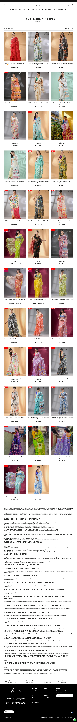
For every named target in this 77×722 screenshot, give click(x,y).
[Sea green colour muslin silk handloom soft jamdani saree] (15, 479)
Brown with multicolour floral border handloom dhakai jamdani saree (62, 260)
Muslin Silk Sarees (13, 9)
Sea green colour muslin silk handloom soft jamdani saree (15, 496)
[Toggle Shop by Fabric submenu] (42, 9)
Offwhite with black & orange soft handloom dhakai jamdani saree (38, 103)
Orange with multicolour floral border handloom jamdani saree (14, 103)
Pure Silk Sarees (22, 9)
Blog (33, 695)
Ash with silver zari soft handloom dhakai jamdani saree (62, 378)
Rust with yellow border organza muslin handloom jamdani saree (15, 300)
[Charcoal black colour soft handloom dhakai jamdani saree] (62, 47)
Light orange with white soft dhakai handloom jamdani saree (38, 339)
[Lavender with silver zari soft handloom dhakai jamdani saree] (62, 440)
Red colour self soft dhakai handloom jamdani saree (15, 63)
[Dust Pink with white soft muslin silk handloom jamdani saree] (38, 361)
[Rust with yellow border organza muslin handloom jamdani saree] (15, 283)
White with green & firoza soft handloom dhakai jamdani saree (38, 64)
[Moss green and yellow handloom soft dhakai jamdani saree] (62, 165)
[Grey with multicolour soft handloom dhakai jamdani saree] (38, 204)
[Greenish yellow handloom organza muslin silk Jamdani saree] (15, 243)
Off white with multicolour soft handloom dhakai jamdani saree (14, 142)
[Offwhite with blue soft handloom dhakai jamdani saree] (38, 479)
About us (33, 697)
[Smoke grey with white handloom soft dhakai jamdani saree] (15, 322)
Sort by (5, 28)
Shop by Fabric (39, 9)
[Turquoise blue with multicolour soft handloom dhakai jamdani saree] (38, 401)
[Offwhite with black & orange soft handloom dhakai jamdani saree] (38, 86)
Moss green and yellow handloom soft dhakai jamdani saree (62, 182)
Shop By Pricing (48, 9)
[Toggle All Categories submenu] (33, 9)
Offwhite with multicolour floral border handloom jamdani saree (14, 182)
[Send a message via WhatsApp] (74, 719)
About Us (57, 1)
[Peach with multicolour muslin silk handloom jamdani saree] (62, 322)
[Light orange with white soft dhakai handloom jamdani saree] (38, 322)
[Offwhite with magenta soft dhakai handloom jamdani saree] (62, 125)
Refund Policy (46, 695)
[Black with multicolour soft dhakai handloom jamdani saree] (38, 243)
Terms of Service (47, 700)
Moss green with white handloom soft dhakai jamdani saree (62, 300)
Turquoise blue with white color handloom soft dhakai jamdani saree (38, 182)
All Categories (30, 9)
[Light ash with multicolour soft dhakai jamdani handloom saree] (15, 361)
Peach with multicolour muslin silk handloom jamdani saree (62, 339)
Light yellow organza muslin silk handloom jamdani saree (38, 300)
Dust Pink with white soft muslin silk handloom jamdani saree (38, 378)
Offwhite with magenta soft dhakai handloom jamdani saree (62, 142)
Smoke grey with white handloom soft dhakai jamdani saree (14, 339)
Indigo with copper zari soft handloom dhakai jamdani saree (15, 457)
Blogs (66, 9)
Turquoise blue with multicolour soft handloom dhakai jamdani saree (38, 418)
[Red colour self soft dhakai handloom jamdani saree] (15, 47)
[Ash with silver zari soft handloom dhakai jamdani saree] (62, 361)
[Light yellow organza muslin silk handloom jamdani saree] (38, 283)
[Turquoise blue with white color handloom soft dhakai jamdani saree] (38, 165)
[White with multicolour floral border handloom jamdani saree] (62, 86)
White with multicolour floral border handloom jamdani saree (62, 103)
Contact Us (63, 1)
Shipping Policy (47, 697)
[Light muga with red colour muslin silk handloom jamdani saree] (62, 204)
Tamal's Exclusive (35, 690)
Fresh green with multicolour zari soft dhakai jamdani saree (38, 457)
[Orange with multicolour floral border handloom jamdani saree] (15, 86)
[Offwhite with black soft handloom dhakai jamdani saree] (15, 401)
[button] (72, 5)
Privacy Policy (46, 693)
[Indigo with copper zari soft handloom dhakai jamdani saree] (15, 440)
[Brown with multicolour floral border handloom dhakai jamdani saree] (62, 243)
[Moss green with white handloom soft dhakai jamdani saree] (62, 283)
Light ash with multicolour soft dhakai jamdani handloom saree (15, 378)
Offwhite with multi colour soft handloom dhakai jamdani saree (14, 221)
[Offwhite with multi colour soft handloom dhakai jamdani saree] (15, 204)
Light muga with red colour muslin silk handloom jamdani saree (62, 221)
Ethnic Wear (60, 9)
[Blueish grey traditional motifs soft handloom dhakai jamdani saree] (62, 401)
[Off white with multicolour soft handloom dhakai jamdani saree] (15, 125)
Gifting (55, 9)
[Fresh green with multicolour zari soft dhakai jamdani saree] (38, 440)
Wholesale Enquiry (35, 702)
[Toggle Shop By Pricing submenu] (52, 9)
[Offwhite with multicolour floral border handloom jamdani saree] (15, 165)
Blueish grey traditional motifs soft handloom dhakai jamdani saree (62, 418)
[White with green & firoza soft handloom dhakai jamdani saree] (38, 47)
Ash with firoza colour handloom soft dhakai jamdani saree (38, 142)
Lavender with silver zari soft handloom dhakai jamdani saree (62, 457)
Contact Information (48, 690)
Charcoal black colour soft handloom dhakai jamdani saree (62, 64)
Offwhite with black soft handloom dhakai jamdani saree (14, 418)
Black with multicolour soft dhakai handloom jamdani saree (38, 260)
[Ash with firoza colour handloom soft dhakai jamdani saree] (38, 125)
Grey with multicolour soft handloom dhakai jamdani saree (38, 221)
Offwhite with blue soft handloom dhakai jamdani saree (38, 496)
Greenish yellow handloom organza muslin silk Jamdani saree (15, 260)
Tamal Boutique (8, 717)
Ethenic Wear (34, 693)
